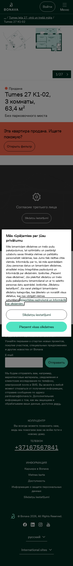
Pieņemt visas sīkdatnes (36, 327)
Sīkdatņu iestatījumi (36, 315)
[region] (36, 283)
